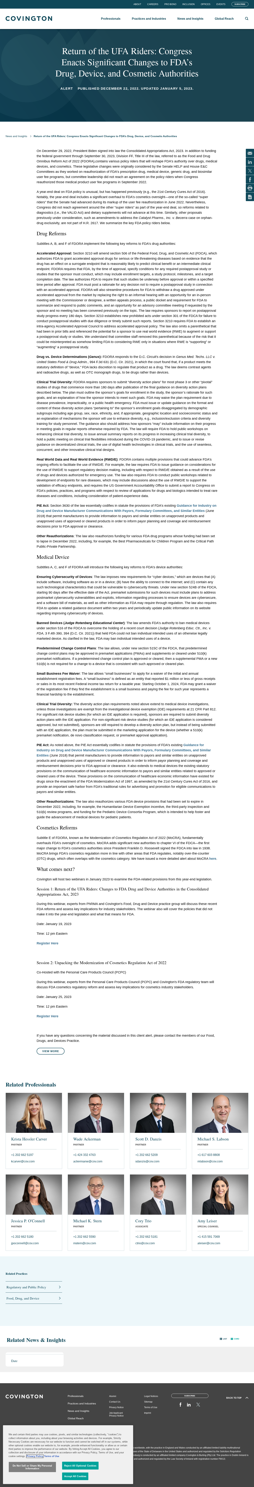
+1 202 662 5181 (146, 1236)
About (137, 4)
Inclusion (188, 4)
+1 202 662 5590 (84, 1236)
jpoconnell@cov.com (25, 1243)
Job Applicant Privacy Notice (116, 1414)
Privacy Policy (35, 1456)
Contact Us (114, 1402)
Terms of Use (150, 1407)
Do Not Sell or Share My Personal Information (32, 1467)
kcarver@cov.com (23, 1161)
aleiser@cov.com (208, 1243)
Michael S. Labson (213, 1139)
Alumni (112, 1396)
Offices (205, 4)
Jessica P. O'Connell (28, 1220)
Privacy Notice (116, 1407)
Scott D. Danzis (148, 1139)
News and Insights (16, 136)
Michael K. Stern (87, 1220)
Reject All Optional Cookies (80, 1465)
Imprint (147, 1413)
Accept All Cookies (75, 1476)
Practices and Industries (82, 1403)
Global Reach (76, 1418)
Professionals (75, 1396)
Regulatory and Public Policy (26, 1287)
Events (220, 4)
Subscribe (239, 4)
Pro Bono (170, 4)
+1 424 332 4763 (84, 1154)
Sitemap (148, 1402)
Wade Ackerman (87, 1139)
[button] (223, 1339)
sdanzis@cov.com (147, 1161)
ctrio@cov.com (145, 1243)
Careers (152, 4)
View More (50, 1051)
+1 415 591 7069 (208, 1236)
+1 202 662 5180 (22, 1236)
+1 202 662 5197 (22, 1154)
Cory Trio (143, 1220)
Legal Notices (151, 1396)
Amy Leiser (207, 1220)
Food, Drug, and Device (23, 1298)
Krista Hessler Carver (29, 1139)
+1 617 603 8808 (208, 1154)
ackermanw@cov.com (87, 1161)
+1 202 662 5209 (146, 1154)
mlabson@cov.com (210, 1161)
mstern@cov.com (84, 1243)
